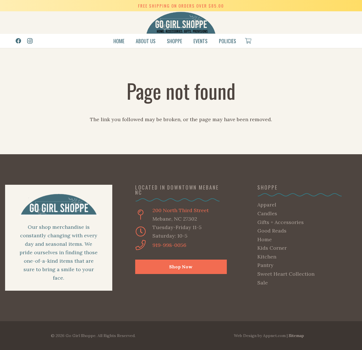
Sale (262, 282)
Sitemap (296, 335)
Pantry (265, 265)
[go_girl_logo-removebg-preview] (181, 23)
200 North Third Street (180, 210)
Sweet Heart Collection (285, 274)
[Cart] (248, 41)
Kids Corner (272, 248)
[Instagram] (29, 41)
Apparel (266, 204)
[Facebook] (18, 41)
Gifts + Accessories (280, 222)
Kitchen (266, 256)
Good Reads (271, 230)
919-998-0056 (169, 245)
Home (264, 239)
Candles (267, 213)
